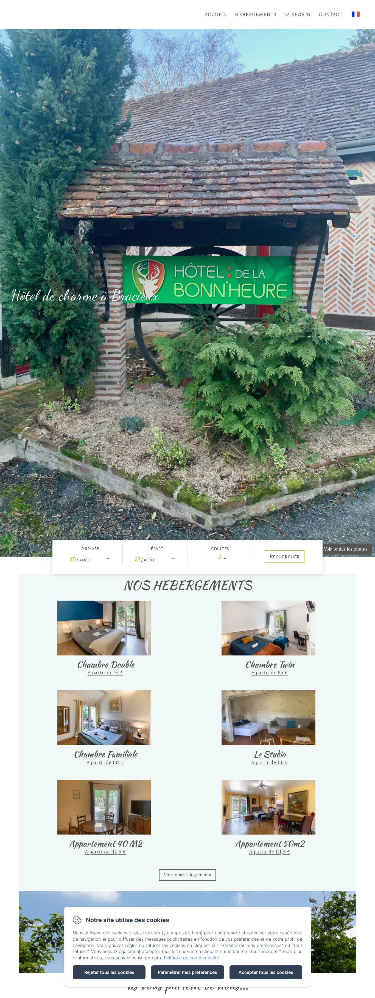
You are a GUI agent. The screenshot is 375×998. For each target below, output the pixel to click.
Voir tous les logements (187, 875)
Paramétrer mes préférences (187, 972)
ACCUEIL (215, 14)
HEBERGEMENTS (255, 14)
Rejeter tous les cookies (109, 972)
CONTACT (330, 14)
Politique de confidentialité (191, 957)
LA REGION (297, 14)
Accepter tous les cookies (266, 972)
